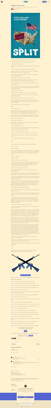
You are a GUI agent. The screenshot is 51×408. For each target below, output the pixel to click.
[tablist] (14, 350)
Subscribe (44, 1)
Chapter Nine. (13, 298)
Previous (14, 344)
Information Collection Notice (25, 399)
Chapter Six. (13, 291)
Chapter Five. (13, 289)
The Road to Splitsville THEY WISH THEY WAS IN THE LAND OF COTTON (24, 378)
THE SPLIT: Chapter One (15, 373)
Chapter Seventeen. (14, 316)
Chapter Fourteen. (14, 310)
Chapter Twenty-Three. (18, 277)
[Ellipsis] (39, 357)
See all (13, 389)
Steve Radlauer (16, 8)
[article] (25, 374)
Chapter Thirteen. (14, 308)
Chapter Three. (13, 285)
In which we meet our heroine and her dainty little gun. (18, 374)
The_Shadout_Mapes (15, 361)
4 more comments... (13, 366)
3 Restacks (20, 338)
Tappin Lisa (14, 357)
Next (37, 344)
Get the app (29, 404)
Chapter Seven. (13, 294)
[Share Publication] (41, 2)
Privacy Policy (31, 399)
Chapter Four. (13, 287)
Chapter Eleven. (13, 304)
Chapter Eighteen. (14, 318)
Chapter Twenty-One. (14, 325)
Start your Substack (23, 404)
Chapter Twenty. (14, 323)
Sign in (48, 1)
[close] (33, 385)
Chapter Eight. (13, 296)
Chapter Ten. (13, 302)
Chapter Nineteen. (14, 321)
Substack (21, 406)
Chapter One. (13, 281)
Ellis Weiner (20, 8)
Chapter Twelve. (14, 306)
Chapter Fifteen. (14, 312)
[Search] (39, 2)
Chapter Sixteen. (14, 314)
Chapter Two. (13, 283)
